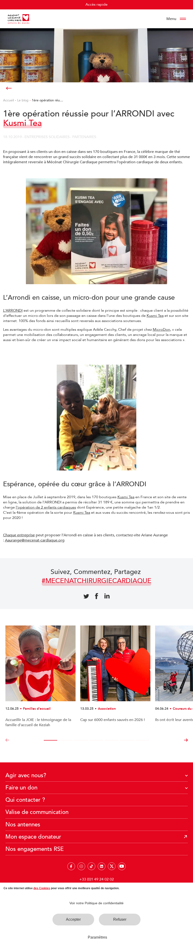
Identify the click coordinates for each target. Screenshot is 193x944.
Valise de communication (36, 812)
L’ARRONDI (13, 310)
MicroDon (161, 329)
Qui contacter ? (25, 800)
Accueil (8, 100)
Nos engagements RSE (34, 849)
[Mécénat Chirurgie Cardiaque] (18, 19)
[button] (7, 740)
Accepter (73, 919)
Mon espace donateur (33, 836)
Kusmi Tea (155, 315)
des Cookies (41, 888)
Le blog (22, 100)
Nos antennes (22, 824)
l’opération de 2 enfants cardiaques (46, 507)
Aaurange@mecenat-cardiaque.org (34, 540)
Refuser (119, 919)
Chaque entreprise (19, 535)
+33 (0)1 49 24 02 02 (96, 879)
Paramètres (97, 937)
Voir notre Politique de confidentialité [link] (96, 903)
